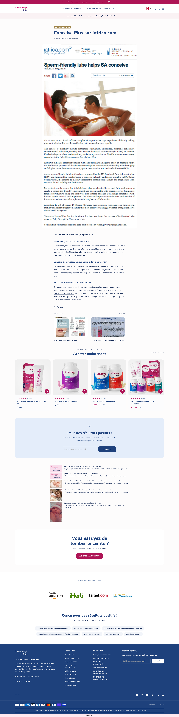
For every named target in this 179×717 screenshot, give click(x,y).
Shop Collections (71, 662)
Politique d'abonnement (101, 655)
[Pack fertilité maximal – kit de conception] (146, 377)
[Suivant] (117, 2)
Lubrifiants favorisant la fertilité (86, 628)
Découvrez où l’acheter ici (74, 255)
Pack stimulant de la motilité (104, 401)
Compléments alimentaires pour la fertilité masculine (58, 634)
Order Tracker (69, 655)
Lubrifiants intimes (133, 634)
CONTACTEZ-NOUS (22, 681)
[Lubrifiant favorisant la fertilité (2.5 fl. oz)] (33, 377)
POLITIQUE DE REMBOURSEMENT (100, 678)
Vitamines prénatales (92, 634)
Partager (60, 307)
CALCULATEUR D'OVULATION (70, 666)
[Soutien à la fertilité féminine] (70, 377)
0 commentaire (72, 39)
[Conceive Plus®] (21, 8)
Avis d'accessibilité (100, 668)
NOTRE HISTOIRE (71, 675)
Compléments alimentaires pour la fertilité (52, 628)
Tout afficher (156, 352)
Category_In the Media (62, 27)
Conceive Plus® (81, 290)
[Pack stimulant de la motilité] (108, 377)
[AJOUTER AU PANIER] (47, 391)
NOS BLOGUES (70, 671)
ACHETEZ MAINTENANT (89, 556)
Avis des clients (70, 685)
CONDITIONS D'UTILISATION (98, 663)
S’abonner (107, 449)
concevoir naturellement (64, 293)
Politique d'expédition (101, 658)
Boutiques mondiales (72, 682)
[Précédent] (62, 2)
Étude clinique (70, 678)
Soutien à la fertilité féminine (66, 401)
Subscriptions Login (72, 658)
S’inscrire (157, 661)
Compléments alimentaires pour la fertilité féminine (123, 628)
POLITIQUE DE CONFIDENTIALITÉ (100, 672)
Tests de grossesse (113, 634)
